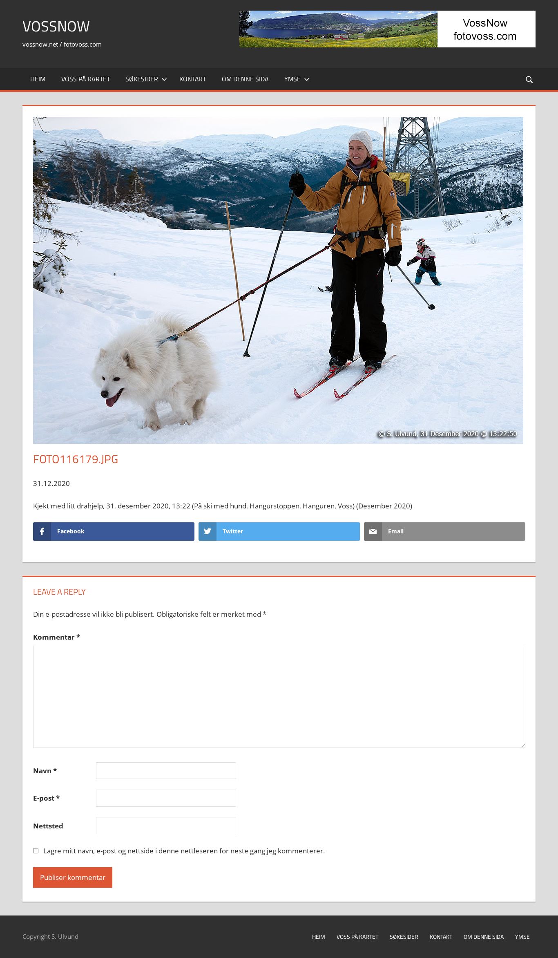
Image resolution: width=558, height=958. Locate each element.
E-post (46, 798)
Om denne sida (245, 79)
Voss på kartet (85, 79)
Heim (37, 79)
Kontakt (192, 79)
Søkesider (141, 79)
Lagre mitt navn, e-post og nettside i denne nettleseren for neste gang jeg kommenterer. (184, 850)
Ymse (292, 79)
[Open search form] (529, 79)
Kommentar (56, 637)
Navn (45, 770)
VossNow (56, 26)
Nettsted (48, 825)
